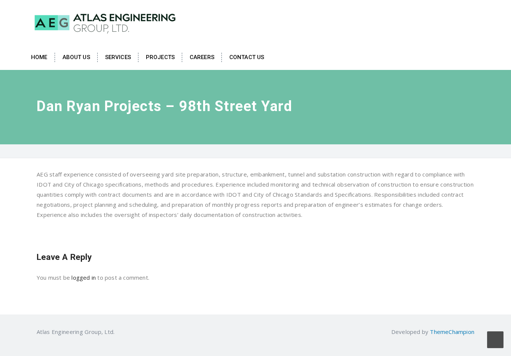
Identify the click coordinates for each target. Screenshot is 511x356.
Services (118, 57)
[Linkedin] (119, 331)
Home (39, 57)
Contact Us (246, 57)
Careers (202, 57)
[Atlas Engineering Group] (106, 21)
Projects (160, 57)
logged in (83, 277)
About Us (76, 57)
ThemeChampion (452, 331)
